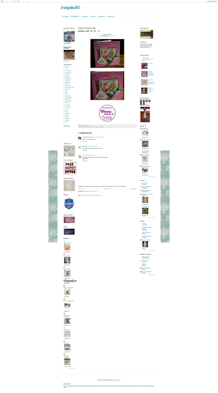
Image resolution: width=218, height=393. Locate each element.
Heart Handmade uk (147, 236)
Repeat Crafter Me (146, 232)
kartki (94, 126)
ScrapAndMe (67, 256)
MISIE (66, 92)
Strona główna (65, 16)
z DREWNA (67, 120)
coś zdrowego (68, 106)
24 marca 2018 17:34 (93, 146)
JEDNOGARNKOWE (69, 87)
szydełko (67, 116)
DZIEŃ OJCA (68, 80)
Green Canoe (145, 260)
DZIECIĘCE (89, 126)
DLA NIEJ (85, 126)
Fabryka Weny (67, 269)
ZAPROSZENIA (68, 101)
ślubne (66, 122)
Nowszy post (81, 188)
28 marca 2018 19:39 (90, 155)
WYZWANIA (100, 126)
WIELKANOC (68, 96)
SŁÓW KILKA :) (111, 16)
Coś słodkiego (68, 72)
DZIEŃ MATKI (68, 79)
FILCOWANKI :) (101, 16)
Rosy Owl (66, 343)
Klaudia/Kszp (145, 128)
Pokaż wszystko (72, 368)
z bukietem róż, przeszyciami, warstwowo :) (151, 82)
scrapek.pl (66, 329)
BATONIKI (67, 67)
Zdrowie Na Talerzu (146, 186)
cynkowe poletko (146, 139)
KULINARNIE (84, 16)
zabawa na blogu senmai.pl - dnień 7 (150, 90)
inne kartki (67, 108)
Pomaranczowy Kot (146, 271)
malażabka (84, 146)
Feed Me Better (145, 206)
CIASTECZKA (68, 70)
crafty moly (112, 36)
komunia (67, 111)
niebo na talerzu (146, 151)
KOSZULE (67, 89)
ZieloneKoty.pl (67, 243)
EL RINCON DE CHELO (87, 137)
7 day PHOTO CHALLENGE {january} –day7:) (147, 59)
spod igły (67, 115)
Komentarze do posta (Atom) (90, 191)
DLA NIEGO (67, 74)
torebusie (67, 118)
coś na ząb (67, 104)
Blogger (118, 380)
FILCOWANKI (68, 85)
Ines (83, 155)
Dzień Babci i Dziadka (68, 83)
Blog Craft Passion (68, 287)
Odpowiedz (84, 141)
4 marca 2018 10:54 (98, 137)
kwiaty (96, 126)
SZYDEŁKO (93, 16)
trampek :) (150, 63)
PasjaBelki (70, 7)
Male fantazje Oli (146, 154)
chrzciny (67, 102)
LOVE (66, 90)
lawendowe (67, 113)
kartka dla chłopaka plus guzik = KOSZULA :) (151, 73)
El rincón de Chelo (146, 240)
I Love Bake (145, 183)
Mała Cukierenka (146, 190)
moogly (143, 223)
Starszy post (133, 188)
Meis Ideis (144, 264)
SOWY (66, 94)
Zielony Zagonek (146, 256)
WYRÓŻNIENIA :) (75, 16)
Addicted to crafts (146, 268)
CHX (66, 68)
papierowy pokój (146, 166)
